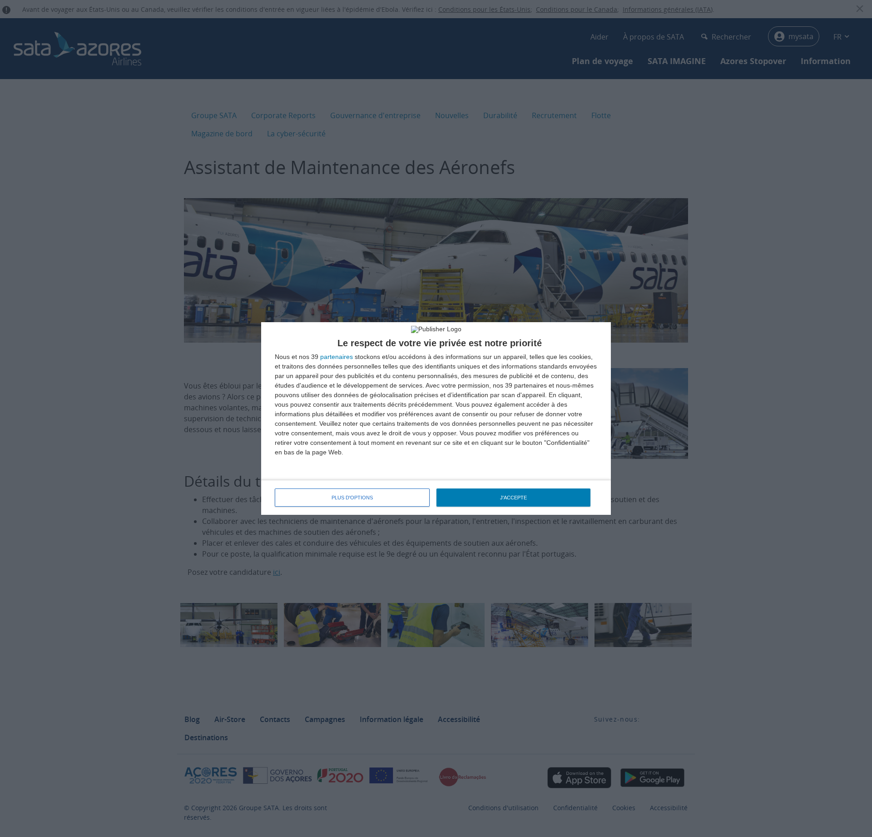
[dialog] (436, 418)
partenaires (336, 357)
